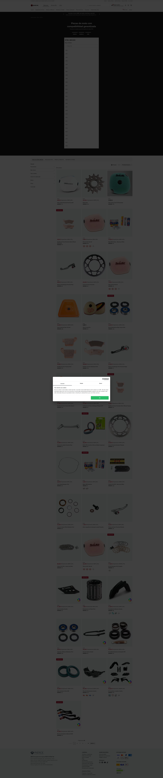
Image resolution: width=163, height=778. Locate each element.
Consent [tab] (62, 383)
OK (99, 397)
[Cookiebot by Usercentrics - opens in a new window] (103, 379)
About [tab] (100, 383)
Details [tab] (81, 383)
